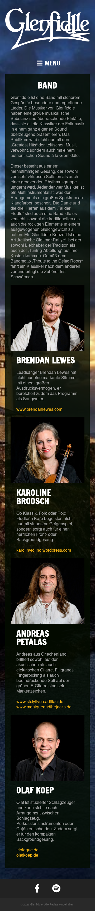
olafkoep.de (27, 855)
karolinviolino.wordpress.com (43, 550)
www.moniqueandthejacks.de (44, 707)
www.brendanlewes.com (39, 409)
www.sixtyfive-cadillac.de (39, 701)
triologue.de (27, 850)
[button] (47, 63)
